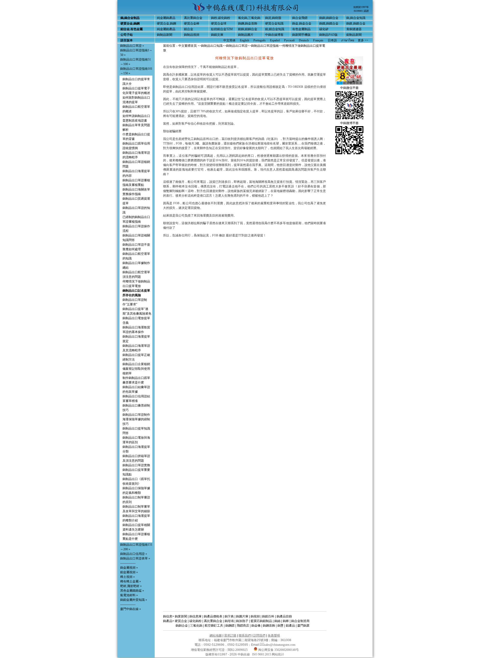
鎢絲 (277, 621)
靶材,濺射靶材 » (131, 586)
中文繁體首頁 (187, 45)
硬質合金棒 (191, 23)
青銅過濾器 (354, 29)
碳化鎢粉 (195, 621)
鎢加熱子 (242, 621)
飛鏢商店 (243, 625)
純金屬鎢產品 (166, 18)
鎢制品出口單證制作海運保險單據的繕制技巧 (136, 419)
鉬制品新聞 (354, 35)
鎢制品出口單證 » (132, 45)
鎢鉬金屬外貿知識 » (133, 600)
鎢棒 (286, 621)
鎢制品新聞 (164, 35)
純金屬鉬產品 (166, 29)
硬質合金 (181, 621)
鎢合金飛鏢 (300, 18)
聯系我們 (245, 635)
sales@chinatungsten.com (279, 645)
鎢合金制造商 (300, 621)
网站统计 (278, 654)
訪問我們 (259, 635)
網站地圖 (216, 635)
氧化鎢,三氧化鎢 (249, 18)
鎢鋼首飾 (269, 625)
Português (259, 40)
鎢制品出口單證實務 (136, 465)
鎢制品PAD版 (328, 35)
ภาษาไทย (347, 40)
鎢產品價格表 (213, 616)
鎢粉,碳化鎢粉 (220, 18)
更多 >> (363, 40)
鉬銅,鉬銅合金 (247, 29)
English (244, 40)
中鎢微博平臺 (349, 123)
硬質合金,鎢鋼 (166, 23)
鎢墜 (280, 625)
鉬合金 (188, 29)
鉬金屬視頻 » (129, 572)
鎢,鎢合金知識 (355, 18)
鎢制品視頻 (191, 35)
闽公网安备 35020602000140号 (278, 650)
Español (275, 40)
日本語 (332, 40)
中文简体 (229, 40)
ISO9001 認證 (361, 10)
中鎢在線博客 (274, 35)
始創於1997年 (361, 7)
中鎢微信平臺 (349, 88)
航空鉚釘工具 (214, 625)
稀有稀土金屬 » (130, 581)
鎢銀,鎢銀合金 (355, 23)
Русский (289, 40)
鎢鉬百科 (268, 616)
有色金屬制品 (301, 29)
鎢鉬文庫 (217, 35)
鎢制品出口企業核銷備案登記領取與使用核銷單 (136, 368)
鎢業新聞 (181, 616)
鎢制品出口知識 (212, 45)
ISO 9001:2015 (262, 654)
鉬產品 (290, 625)
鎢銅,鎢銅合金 (328, 18)
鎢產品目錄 (284, 616)
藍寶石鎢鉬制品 (261, 621)
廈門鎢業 (303, 625)
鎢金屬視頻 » (129, 567)
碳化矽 (323, 29)
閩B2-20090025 (238, 650)
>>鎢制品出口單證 (235, 45)
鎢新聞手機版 (301, 35)
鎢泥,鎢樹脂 (273, 18)
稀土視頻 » (127, 577)
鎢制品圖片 (245, 35)
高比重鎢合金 (193, 18)
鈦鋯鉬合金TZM (222, 29)
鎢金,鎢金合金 (301, 23)
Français (318, 40)
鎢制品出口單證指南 (265, 45)
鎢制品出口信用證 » (133, 554)
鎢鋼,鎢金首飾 (247, 23)
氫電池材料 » (129, 595)
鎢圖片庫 (242, 616)
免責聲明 (274, 635)
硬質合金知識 (274, 23)
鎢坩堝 (229, 621)
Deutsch (304, 40)
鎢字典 (229, 616)
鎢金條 (256, 625)
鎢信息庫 (195, 616)
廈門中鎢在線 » (130, 609)
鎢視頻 (255, 616)
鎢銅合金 (182, 625)
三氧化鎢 (196, 625)
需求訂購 (230, 635)
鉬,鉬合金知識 (274, 29)
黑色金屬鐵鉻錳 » (132, 590)
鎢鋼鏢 (230, 625)
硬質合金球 (218, 23)
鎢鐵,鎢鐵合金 (328, 23)
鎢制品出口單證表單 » (135, 558)
